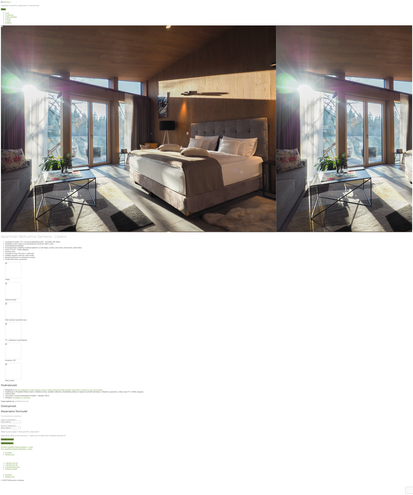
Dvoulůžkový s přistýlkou (21, 397)
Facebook (8, 452)
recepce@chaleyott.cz (12, 467)
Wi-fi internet (98, 390)
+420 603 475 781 (11, 465)
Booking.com (9, 454)
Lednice (50, 390)
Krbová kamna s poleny (38, 390)
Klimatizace (25, 390)
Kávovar (17, 390)
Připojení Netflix (59, 390)
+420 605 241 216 (11, 463)
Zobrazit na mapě (11, 469)
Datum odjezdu (8, 426)
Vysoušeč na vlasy (86, 390)
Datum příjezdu (8, 420)
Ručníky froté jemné (72, 390)
